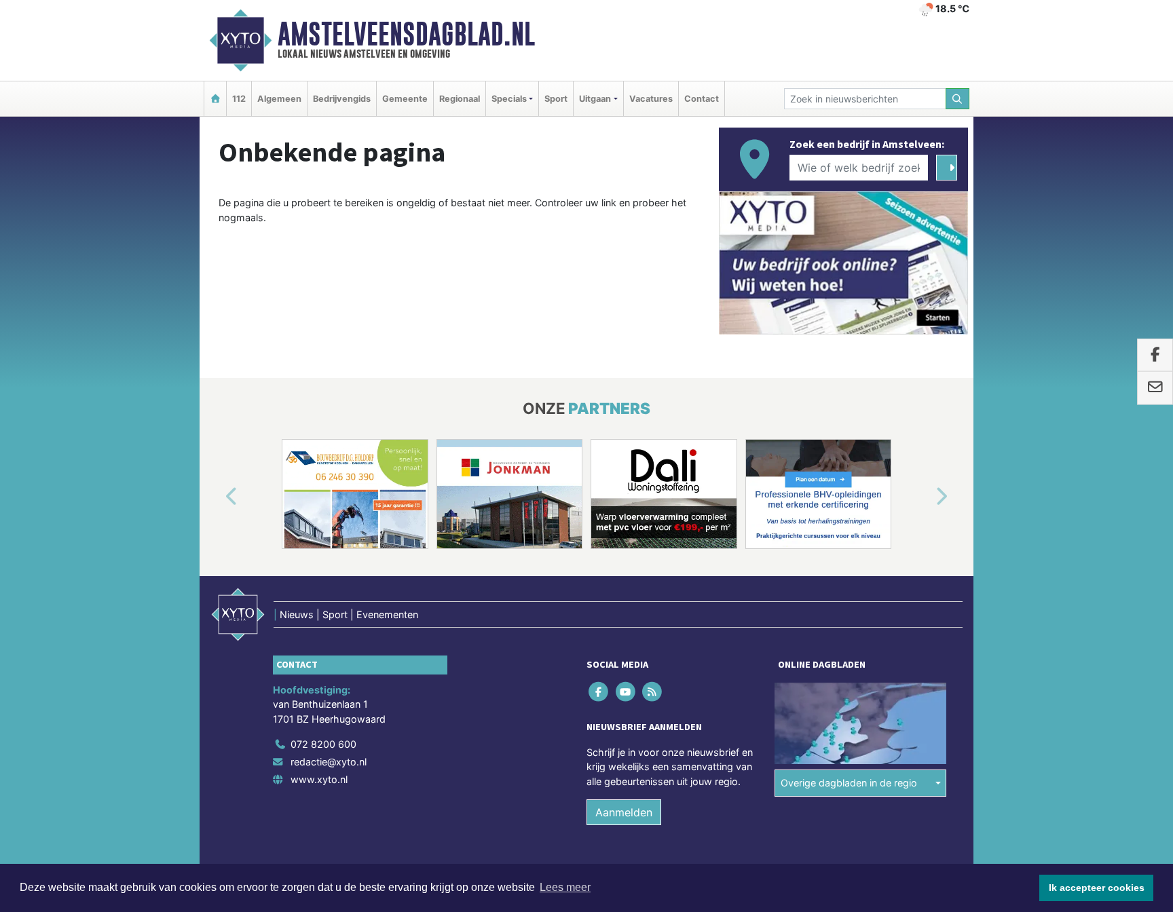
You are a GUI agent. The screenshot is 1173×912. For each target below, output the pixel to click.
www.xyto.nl (319, 779)
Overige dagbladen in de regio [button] (849, 782)
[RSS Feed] (652, 691)
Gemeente (405, 99)
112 (239, 99)
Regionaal (459, 99)
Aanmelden (623, 812)
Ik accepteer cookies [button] (1096, 887)
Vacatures (651, 99)
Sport (555, 99)
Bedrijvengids (342, 99)
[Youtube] (626, 691)
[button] (216, 496)
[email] (1155, 388)
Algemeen (279, 99)
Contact (701, 99)
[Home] (215, 98)
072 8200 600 (323, 744)
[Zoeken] (958, 98)
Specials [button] (509, 99)
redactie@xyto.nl (329, 761)
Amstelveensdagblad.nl (406, 34)
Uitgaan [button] (595, 99)
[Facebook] (599, 691)
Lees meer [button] (565, 887)
